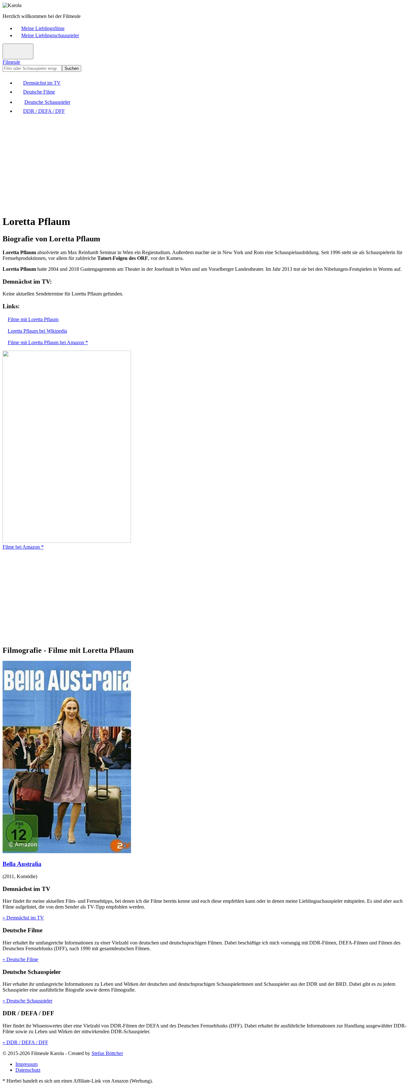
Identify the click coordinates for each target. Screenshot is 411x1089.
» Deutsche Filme (20, 959)
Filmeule (11, 62)
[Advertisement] (195, 164)
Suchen (72, 68)
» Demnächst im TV (23, 917)
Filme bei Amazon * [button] (23, 547)
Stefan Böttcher (107, 1053)
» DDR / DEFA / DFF (25, 1042)
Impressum (26, 1064)
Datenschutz (27, 1070)
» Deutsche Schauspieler (27, 1000)
